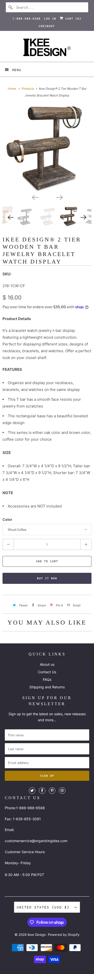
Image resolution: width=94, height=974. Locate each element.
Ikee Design (37, 935)
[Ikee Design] (47, 48)
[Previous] (34, 196)
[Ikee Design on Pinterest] (52, 790)
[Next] (59, 196)
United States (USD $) (44, 907)
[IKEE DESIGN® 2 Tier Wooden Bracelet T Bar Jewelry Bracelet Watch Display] (47, 148)
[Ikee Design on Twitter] (32, 790)
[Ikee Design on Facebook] (42, 790)
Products (28, 88)
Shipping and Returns (47, 687)
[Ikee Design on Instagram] (62, 790)
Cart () (72, 18)
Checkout (47, 26)
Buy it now (47, 578)
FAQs (47, 679)
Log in (50, 18)
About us (47, 664)
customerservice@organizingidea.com (36, 841)
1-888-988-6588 (27, 18)
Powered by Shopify (63, 935)
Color (7, 519)
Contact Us (47, 672)
